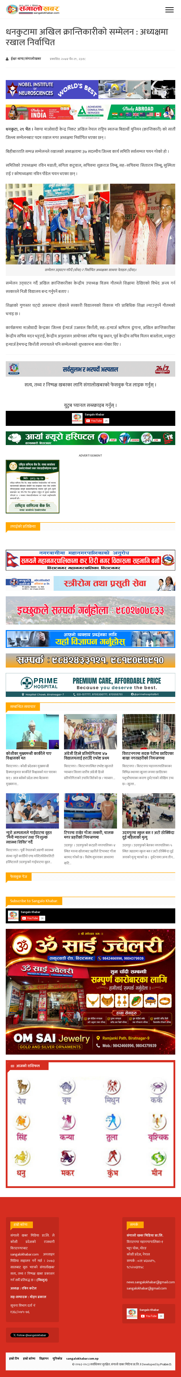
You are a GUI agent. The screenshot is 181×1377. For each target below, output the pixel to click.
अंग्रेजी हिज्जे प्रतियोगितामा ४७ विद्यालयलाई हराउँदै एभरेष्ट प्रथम (86, 756)
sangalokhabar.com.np (82, 1358)
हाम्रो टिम (14, 1358)
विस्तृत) (42, 1280)
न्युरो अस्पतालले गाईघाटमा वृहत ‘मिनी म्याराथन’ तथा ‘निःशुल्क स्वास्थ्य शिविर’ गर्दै (29, 838)
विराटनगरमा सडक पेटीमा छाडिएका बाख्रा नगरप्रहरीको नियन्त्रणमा (148, 756)
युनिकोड (57, 1358)
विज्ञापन (44, 1358)
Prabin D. (166, 1364)
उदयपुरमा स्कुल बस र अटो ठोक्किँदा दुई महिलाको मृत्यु (148, 835)
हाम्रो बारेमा (29, 1358)
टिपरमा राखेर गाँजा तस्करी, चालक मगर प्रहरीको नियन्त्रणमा (89, 835)
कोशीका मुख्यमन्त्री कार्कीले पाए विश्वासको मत (28, 756)
